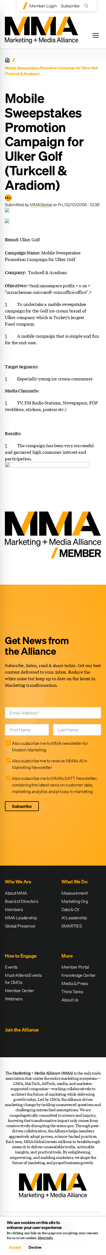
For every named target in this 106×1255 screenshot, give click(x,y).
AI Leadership (74, 917)
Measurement (74, 893)
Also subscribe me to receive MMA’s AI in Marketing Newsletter (49, 764)
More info (45, 1238)
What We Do (74, 882)
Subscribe (70, 5)
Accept (15, 1247)
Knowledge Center (78, 975)
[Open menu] (95, 35)
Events (11, 966)
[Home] (7, 60)
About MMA (16, 893)
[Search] (87, 5)
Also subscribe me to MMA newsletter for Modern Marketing (50, 746)
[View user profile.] (8, 197)
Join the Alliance (22, 1030)
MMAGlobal (41, 204)
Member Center (19, 990)
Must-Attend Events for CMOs (23, 979)
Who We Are (18, 882)
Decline (35, 1247)
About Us (69, 999)
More (67, 956)
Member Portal (75, 966)
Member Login (43, 5)
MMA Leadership (21, 917)
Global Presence (20, 925)
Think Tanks (72, 991)
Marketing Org (74, 901)
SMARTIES (71, 925)
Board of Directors (21, 901)
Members (14, 909)
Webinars (13, 998)
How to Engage (21, 956)
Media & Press (74, 983)
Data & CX (70, 909)
